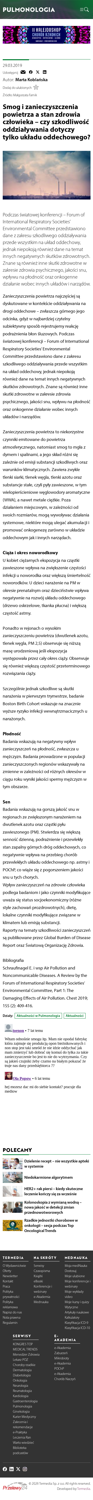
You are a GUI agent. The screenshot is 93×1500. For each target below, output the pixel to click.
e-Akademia (42, 1297)
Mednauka (41, 1302)
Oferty (7, 1271)
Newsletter (10, 1276)
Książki (38, 1276)
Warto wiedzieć (23, 1443)
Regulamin (10, 1323)
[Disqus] (47, 1083)
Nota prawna (11, 1317)
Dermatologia (22, 1370)
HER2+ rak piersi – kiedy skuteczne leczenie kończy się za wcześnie (53, 1191)
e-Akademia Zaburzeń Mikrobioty (62, 1353)
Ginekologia (21, 1411)
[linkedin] (44, 73)
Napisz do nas (12, 1312)
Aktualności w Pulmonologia (38, 1015)
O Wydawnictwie (14, 1266)
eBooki (38, 1281)
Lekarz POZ (20, 1360)
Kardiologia (20, 1396)
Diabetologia (22, 1375)
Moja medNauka (76, 1266)
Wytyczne (71, 1307)
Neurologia (20, 1386)
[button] (84, 9)
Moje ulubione (75, 1276)
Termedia (83, 1489)
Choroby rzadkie (24, 1365)
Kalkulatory (72, 1317)
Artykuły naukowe (77, 1312)
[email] (23, 73)
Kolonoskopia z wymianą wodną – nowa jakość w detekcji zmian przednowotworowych (53, 1207)
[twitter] (37, 73)
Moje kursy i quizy (77, 1302)
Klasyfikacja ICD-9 (76, 1323)
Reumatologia (22, 1391)
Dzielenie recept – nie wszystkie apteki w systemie (56, 1163)
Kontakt (8, 1281)
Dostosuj (70, 1271)
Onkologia (20, 1380)
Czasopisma (42, 1271)
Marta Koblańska (31, 79)
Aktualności (75, 1015)
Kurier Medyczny (24, 1417)
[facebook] (30, 73)
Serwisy (39, 1266)
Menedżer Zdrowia (26, 1354)
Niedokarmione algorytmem (48, 1177)
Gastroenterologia (25, 1401)
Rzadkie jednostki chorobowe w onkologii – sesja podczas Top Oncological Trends (51, 1225)
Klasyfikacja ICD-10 (77, 1328)
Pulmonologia (22, 1406)
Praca (6, 1286)
